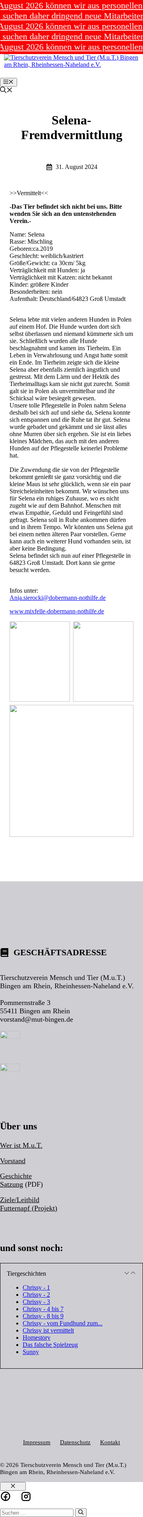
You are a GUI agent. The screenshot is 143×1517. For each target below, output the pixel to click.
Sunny (31, 1351)
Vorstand (12, 1161)
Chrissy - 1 (36, 1287)
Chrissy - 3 (36, 1301)
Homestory (36, 1337)
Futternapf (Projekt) (28, 1208)
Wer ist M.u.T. (21, 1145)
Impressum (36, 1442)
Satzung (11, 1184)
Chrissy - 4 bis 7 (43, 1309)
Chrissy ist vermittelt (48, 1330)
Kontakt (110, 1442)
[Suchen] (81, 1512)
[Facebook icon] (5, 1496)
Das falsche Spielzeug (50, 1344)
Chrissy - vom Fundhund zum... (62, 1323)
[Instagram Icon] (26, 1496)
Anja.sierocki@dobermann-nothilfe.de (58, 597)
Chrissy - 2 (36, 1294)
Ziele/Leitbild (19, 1200)
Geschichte (16, 1176)
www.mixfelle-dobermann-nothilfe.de (57, 611)
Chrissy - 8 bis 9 (43, 1316)
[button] (6, 90)
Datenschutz (75, 1442)
